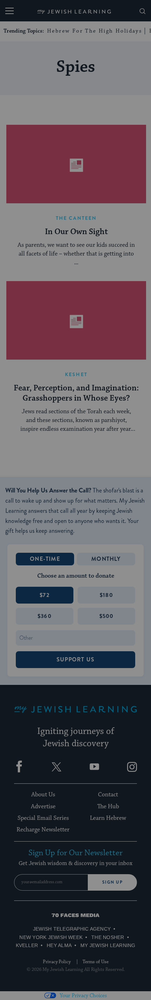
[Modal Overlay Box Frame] (75, 500)
